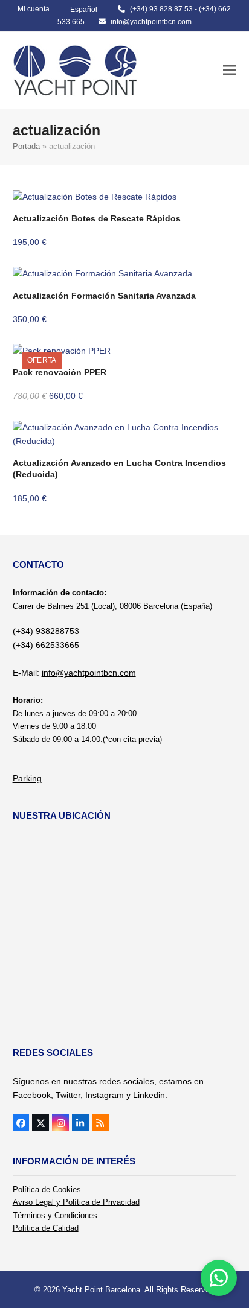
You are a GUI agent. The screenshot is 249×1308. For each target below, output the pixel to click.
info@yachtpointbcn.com (151, 21)
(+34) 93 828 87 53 (161, 9)
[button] (229, 70)
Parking (27, 778)
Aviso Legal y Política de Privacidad (76, 1202)
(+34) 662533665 (46, 645)
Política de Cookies (47, 1189)
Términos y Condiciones (55, 1215)
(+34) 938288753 (46, 631)
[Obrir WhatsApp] (219, 1278)
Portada (26, 146)
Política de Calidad (46, 1228)
